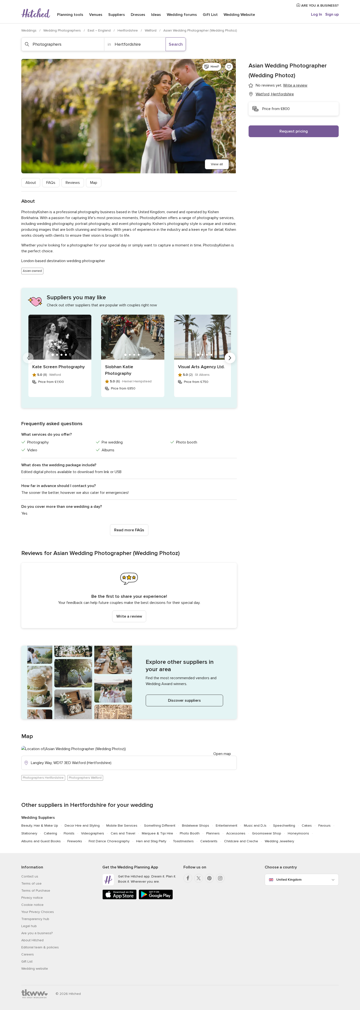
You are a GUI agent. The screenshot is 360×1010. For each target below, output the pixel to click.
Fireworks (74, 841)
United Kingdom (288, 879)
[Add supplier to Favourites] (229, 67)
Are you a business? (37, 933)
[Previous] (28, 358)
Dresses (138, 14)
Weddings (29, 30)
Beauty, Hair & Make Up (39, 825)
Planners (213, 833)
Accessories (235, 833)
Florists (69, 833)
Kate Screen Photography (58, 366)
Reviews (73, 182)
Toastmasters (183, 841)
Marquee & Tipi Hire (157, 833)
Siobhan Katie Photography (119, 370)
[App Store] (119, 898)
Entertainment (226, 825)
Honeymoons (298, 833)
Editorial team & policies (40, 947)
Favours (324, 825)
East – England (100, 30)
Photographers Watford (85, 778)
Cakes (307, 825)
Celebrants (208, 841)
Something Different (159, 825)
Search (176, 44)
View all (217, 164)
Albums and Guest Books (41, 841)
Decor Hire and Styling (82, 825)
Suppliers (116, 14)
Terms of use (31, 883)
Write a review (129, 616)
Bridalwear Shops (195, 825)
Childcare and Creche (241, 841)
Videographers (92, 833)
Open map (222, 753)
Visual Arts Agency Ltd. (201, 366)
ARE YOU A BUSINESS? (319, 5)
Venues (95, 14)
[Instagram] (220, 878)
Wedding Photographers (62, 30)
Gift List (210, 14)
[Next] (230, 358)
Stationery (29, 833)
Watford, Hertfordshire (275, 94)
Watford (151, 30)
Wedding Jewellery (279, 841)
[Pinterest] (209, 878)
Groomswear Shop (266, 833)
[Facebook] (187, 878)
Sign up (332, 14)
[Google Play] (156, 898)
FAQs (50, 182)
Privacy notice (32, 898)
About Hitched (32, 940)
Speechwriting (284, 825)
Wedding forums (182, 14)
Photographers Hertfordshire (43, 778)
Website (239, 14)
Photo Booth (190, 833)
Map (93, 182)
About (30, 182)
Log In (316, 14)
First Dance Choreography (109, 841)
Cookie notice (32, 905)
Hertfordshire (128, 30)
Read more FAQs (129, 530)
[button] (129, 595)
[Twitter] (198, 878)
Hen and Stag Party (151, 841)
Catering (50, 833)
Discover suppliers (184, 700)
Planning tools (70, 14)
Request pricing (293, 131)
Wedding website (34, 968)
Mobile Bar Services (121, 825)
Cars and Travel (123, 833)
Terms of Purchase (35, 890)
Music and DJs (255, 825)
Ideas (156, 14)
